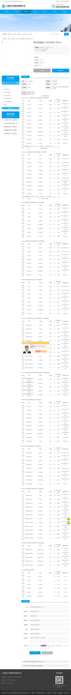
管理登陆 (49, 692)
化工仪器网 (59, 692)
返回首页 (58, 1)
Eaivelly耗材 (6, 89)
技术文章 (45, 11)
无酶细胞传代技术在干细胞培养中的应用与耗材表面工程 (11, 130)
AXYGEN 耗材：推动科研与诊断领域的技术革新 (11, 120)
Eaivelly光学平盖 (7, 95)
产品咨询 (42, 70)
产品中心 (26, 11)
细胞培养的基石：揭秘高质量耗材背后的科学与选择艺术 (11, 126)
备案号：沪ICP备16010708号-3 (38, 692)
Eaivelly (5, 104)
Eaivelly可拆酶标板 (8, 101)
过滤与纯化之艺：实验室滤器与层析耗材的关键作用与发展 (11, 133)
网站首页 (7, 11)
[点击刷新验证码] (43, 645)
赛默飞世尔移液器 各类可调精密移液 (34, 665)
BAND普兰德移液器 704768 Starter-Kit (35, 661)
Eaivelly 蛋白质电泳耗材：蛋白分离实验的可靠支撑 (11, 123)
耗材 (18, 38)
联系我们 (67, 1)
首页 (9, 38)
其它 (4, 86)
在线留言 (62, 1)
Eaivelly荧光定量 (7, 98)
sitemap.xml (66, 692)
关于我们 (16, 11)
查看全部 (10, 108)
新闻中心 (35, 11)
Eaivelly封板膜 (7, 92)
